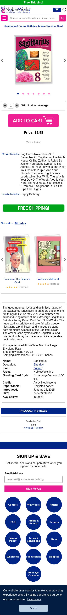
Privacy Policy (13, 539)
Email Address (13, 473)
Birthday (20, 223)
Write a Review (33, 142)
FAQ (12, 522)
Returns (54, 522)
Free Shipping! (33, 2)
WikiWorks (33, 504)
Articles (54, 504)
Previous (3, 60)
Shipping (54, 556)
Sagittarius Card (33, 421)
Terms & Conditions (33, 539)
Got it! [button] (33, 608)
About (54, 539)
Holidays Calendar (33, 574)
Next (63, 60)
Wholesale (13, 556)
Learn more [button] (34, 599)
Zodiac (38, 368)
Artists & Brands (34, 522)
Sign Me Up (33, 488)
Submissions (33, 556)
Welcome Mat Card (48, 279)
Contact (13, 504)
